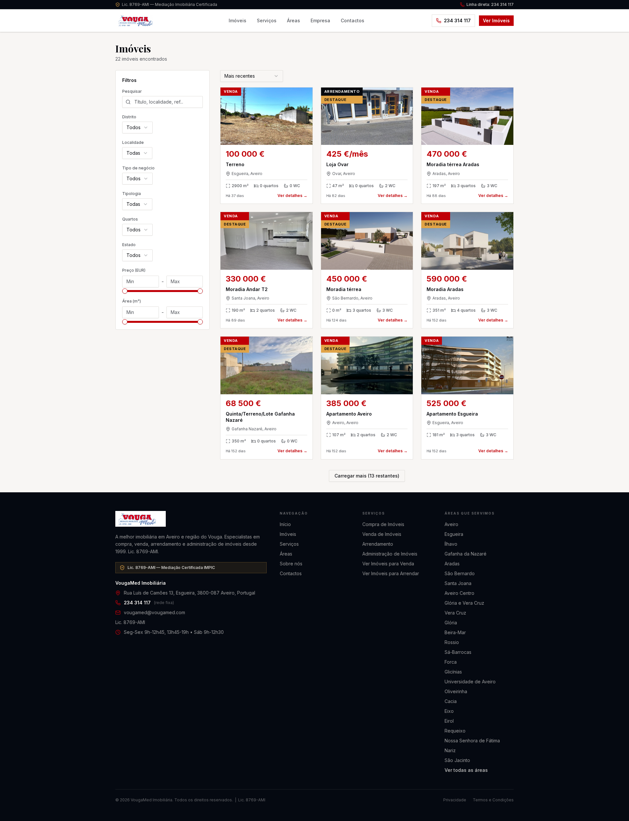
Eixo (449, 711)
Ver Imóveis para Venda (388, 563)
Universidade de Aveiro (470, 681)
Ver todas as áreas (466, 770)
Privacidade (454, 799)
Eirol (449, 721)
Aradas (452, 563)
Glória (451, 622)
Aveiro (451, 524)
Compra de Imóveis (383, 524)
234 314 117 (457, 20)
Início (285, 524)
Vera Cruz (455, 613)
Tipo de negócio (138, 168)
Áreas (293, 20)
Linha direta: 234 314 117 (490, 4)
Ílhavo (451, 544)
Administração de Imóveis (389, 554)
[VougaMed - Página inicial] (191, 519)
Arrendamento (377, 544)
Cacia (451, 701)
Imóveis (237, 20)
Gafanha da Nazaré (465, 554)
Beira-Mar (455, 632)
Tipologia (131, 193)
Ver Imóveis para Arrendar (390, 573)
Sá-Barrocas (458, 652)
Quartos (130, 219)
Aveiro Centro (459, 593)
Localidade (133, 142)
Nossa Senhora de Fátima (472, 740)
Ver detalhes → (292, 195)
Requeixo (455, 730)
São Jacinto (457, 760)
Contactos (352, 20)
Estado (129, 244)
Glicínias (453, 671)
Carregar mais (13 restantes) (366, 476)
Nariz (450, 750)
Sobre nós (291, 563)
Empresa (320, 20)
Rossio (452, 642)
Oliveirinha (456, 691)
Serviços (266, 20)
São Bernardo (460, 573)
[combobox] (137, 127)
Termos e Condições (493, 799)
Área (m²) (131, 301)
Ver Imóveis (496, 20)
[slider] (124, 291)
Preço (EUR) (133, 270)
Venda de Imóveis (381, 534)
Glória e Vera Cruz (464, 603)
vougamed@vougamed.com (154, 612)
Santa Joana (458, 583)
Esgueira (454, 534)
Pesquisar (132, 91)
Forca (451, 662)
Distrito (129, 116)
